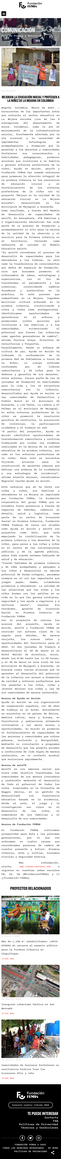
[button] (3, 13)
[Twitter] (30, 1138)
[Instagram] (38, 1138)
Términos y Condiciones (39, 1127)
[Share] (53, 1153)
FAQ (55, 1120)
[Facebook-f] (22, 1138)
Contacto (51, 1117)
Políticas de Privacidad (38, 1124)
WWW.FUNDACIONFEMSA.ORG (35, 866)
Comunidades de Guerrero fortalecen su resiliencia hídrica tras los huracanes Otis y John (30, 1069)
